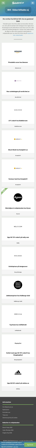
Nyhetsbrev (6, 409)
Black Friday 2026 (7, 427)
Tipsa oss (5, 415)
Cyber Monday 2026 (8, 430)
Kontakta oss (6, 412)
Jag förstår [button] (30, 444)
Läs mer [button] (15, 446)
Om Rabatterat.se (8, 407)
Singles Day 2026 (7, 433)
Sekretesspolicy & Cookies (10, 417)
